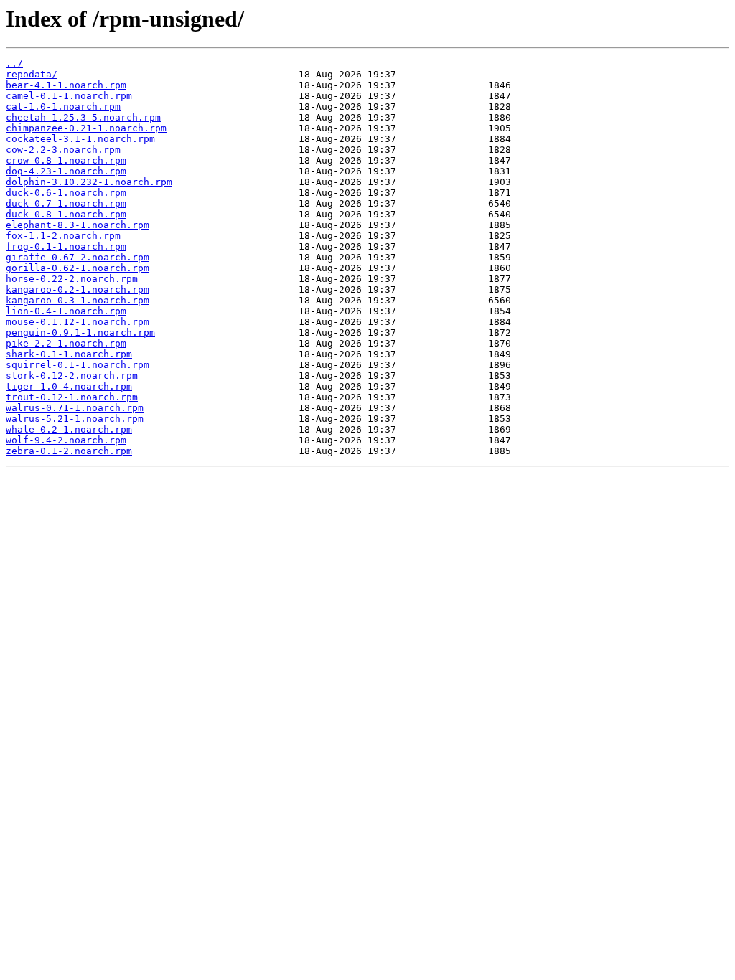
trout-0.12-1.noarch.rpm (72, 397)
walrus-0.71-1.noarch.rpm (75, 407)
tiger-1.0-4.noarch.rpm (69, 386)
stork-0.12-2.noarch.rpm (72, 375)
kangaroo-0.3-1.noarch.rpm (77, 300)
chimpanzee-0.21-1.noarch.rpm (86, 128)
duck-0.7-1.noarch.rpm (66, 203)
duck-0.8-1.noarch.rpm (66, 214)
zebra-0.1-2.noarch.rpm (69, 451)
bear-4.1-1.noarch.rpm (66, 85)
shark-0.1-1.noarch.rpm (69, 354)
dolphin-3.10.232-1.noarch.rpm (89, 181)
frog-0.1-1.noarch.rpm (66, 246)
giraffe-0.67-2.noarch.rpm (77, 257)
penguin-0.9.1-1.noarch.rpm (80, 332)
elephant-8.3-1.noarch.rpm (77, 225)
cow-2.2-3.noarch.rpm (63, 149)
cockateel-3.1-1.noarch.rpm (80, 138)
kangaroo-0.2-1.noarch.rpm (77, 289)
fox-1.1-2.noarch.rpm (63, 235)
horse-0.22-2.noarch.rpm (72, 278)
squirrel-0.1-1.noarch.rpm (77, 364)
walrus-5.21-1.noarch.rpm (75, 418)
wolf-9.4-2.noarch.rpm (66, 440)
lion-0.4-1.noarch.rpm (66, 311)
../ (14, 63)
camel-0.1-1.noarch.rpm (69, 95)
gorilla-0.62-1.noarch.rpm (77, 268)
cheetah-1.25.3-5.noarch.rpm (83, 117)
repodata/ (31, 74)
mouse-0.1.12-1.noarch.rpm (77, 321)
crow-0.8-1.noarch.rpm (66, 160)
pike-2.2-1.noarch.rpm (66, 343)
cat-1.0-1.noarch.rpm (63, 106)
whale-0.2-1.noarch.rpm (69, 429)
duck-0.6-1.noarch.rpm (66, 192)
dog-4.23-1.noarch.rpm (66, 171)
